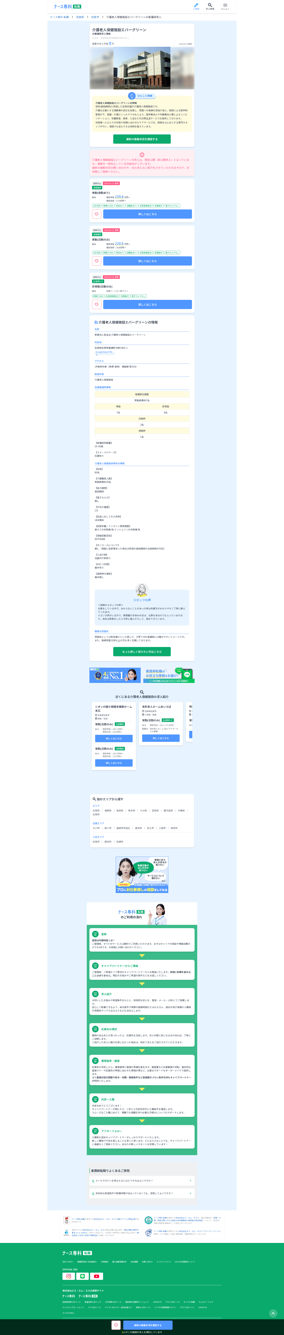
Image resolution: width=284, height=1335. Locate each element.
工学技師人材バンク (113, 1302)
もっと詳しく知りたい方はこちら (142, 652)
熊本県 (131, 810)
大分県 (143, 810)
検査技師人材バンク (93, 1302)
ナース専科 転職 (59, 17)
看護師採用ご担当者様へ (87, 1262)
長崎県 (119, 810)
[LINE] (82, 1276)
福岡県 (108, 810)
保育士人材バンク (143, 1307)
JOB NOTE (157, 1302)
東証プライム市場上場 (126, 1219)
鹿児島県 (168, 810)
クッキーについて (164, 1262)
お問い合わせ (147, 1262)
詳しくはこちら (147, 214)
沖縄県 (181, 810)
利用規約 (104, 1262)
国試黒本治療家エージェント (137, 1302)
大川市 (96, 828)
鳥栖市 (119, 841)
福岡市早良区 (123, 828)
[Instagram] (68, 1276)
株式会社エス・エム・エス (104, 1219)
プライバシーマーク (211, 1231)
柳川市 (108, 828)
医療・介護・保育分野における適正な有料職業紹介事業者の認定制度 (187, 1219)
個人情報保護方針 (119, 1262)
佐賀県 (80, 17)
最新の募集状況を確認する (142, 139)
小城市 (162, 828)
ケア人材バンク (94, 1307)
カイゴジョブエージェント (73, 1307)
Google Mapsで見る (104, 353)
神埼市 (174, 828)
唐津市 (138, 828)
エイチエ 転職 (189, 1302)
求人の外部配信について (185, 1262)
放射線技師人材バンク (71, 1302)
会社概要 (134, 1262)
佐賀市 (95, 17)
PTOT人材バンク (173, 1302)
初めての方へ (67, 1262)
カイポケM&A (68, 1313)
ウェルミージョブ (206, 1302)
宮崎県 (155, 810)
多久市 (150, 828)
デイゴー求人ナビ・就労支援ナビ (118, 1307)
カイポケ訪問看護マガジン (165, 1307)
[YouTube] (96, 1276)
